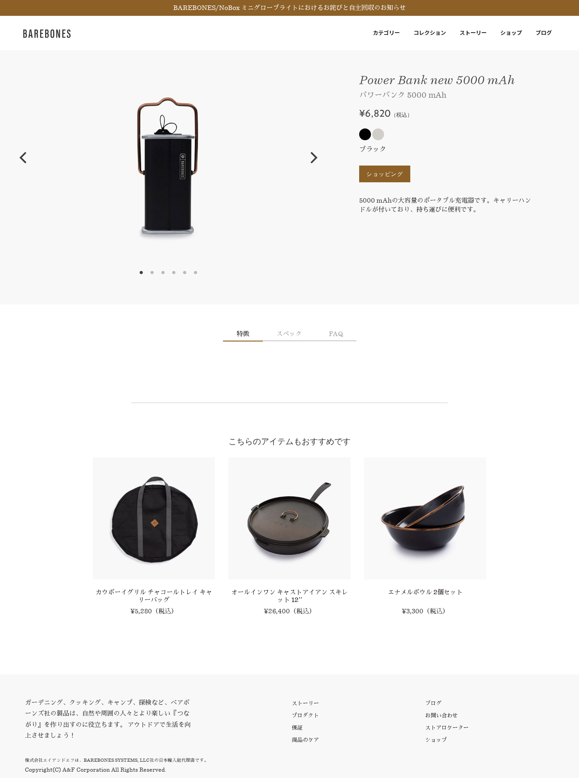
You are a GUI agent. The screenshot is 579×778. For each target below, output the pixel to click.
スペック (289, 333)
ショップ (511, 32)
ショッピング (384, 174)
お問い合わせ (441, 715)
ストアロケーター (447, 727)
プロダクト (305, 715)
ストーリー (473, 32)
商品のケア (305, 739)
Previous (22, 158)
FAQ (336, 333)
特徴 (243, 333)
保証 (297, 727)
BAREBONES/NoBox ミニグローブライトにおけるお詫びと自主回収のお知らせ (289, 7)
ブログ (544, 32)
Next (314, 158)
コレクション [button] (429, 32)
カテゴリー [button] (386, 32)
